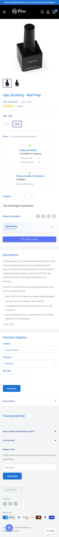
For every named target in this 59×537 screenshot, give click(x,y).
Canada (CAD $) (10, 489)
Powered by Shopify (11, 531)
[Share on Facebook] (38, 216)
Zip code (7, 370)
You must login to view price (23, 136)
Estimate (11, 388)
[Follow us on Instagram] (10, 504)
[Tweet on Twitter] (49, 216)
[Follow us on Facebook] (5, 504)
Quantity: (7, 196)
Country (6, 343)
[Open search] (42, 12)
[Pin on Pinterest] (43, 216)
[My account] (48, 12)
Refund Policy (9, 401)
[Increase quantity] (32, 196)
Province (7, 357)
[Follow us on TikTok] (16, 504)
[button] (29, 239)
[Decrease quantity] (16, 196)
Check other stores (24, 184)
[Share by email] (54, 216)
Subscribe (12, 476)
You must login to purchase (18, 205)
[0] (54, 12)
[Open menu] (4, 12)
